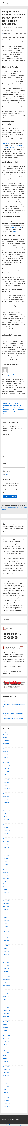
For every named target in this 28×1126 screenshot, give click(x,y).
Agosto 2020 (6, 872)
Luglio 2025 (5, 754)
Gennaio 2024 (6, 782)
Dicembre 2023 (6, 785)
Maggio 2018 (6, 940)
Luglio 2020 (5, 875)
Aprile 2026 (5, 734)
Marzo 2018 (5, 945)
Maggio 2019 (6, 909)
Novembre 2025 (6, 748)
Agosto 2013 (6, 1080)
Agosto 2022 (6, 819)
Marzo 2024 (5, 777)
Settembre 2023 (6, 793)
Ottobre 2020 (6, 867)
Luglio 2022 (5, 822)
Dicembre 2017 (6, 954)
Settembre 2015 (6, 1019)
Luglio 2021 (5, 844)
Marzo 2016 (5, 1002)
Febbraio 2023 (6, 802)
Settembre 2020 (6, 869)
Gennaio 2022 (6, 827)
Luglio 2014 (5, 1050)
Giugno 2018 (6, 937)
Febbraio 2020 (6, 889)
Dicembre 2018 (6, 923)
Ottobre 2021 (6, 836)
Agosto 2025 (6, 751)
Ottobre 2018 (6, 928)
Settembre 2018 (6, 931)
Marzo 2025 (5, 757)
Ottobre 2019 (6, 900)
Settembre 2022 (6, 816)
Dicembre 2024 (6, 765)
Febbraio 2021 (6, 855)
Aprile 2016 (5, 999)
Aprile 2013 (5, 1092)
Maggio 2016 (6, 996)
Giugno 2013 (6, 1086)
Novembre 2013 (6, 1072)
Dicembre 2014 (6, 1035)
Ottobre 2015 (6, 1016)
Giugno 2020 (6, 878)
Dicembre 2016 (6, 976)
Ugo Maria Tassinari (12, 375)
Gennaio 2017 (6, 974)
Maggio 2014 (6, 1055)
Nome (5, 457)
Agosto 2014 (6, 1047)
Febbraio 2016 (6, 1005)
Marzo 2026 (5, 737)
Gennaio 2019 (6, 920)
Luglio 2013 (5, 1083)
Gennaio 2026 (6, 743)
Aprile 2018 (5, 943)
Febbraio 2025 (6, 760)
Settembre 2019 (6, 903)
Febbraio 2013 (6, 1097)
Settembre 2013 (6, 1078)
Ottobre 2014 (6, 1041)
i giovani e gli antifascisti (15, 227)
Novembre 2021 (6, 833)
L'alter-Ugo (5, 3)
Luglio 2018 (5, 934)
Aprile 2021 (5, 850)
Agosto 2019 (6, 906)
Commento (6, 434)
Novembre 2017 (6, 957)
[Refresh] (6, 474)
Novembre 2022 (6, 810)
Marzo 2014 (5, 1061)
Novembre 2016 (6, 979)
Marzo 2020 (5, 886)
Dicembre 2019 (6, 895)
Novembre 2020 (6, 864)
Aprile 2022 (5, 824)
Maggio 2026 (6, 732)
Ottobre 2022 (6, 813)
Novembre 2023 (6, 788)
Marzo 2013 (5, 1095)
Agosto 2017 (6, 962)
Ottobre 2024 (6, 768)
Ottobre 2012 (6, 1109)
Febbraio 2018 (6, 948)
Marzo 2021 (5, 853)
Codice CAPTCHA (8, 479)
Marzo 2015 (5, 1027)
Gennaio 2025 (6, 762)
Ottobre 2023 (6, 791)
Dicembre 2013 (6, 1069)
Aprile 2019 (5, 912)
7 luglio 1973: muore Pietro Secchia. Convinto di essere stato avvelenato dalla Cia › (19, 407)
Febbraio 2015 (6, 1030)
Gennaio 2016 (6, 1007)
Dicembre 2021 (6, 830)
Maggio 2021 (6, 847)
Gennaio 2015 (6, 1033)
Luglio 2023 (5, 799)
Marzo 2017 (5, 971)
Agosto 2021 (6, 841)
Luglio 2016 (5, 990)
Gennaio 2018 (6, 951)
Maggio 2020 (6, 881)
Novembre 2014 (6, 1038)
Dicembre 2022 (6, 807)
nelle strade (19, 28)
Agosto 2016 (6, 988)
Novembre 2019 (6, 898)
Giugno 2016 (6, 993)
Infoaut (14, 231)
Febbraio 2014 (6, 1064)
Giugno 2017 (6, 965)
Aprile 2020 (5, 883)
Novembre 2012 (6, 1106)
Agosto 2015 (6, 1021)
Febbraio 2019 (6, 917)
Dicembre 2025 (6, 746)
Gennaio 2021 (6, 858)
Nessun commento (7, 30)
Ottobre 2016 (6, 982)
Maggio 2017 (6, 968)
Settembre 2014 (6, 1044)
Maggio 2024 (6, 774)
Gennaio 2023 (6, 805)
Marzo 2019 (5, 914)
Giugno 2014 (6, 1052)
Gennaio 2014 (6, 1066)
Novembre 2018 (6, 926)
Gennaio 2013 (6, 1100)
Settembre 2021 (6, 838)
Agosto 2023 (6, 796)
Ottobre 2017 (6, 959)
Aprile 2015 (5, 1024)
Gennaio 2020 (6, 892)
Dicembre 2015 (6, 1010)
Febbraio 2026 (6, 740)
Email (4, 463)
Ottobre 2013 (6, 1075)
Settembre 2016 (6, 985)
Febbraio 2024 (6, 779)
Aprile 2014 (5, 1058)
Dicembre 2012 (6, 1103)
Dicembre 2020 (6, 861)
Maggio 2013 (6, 1089)
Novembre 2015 (6, 1013)
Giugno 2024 (6, 771)
